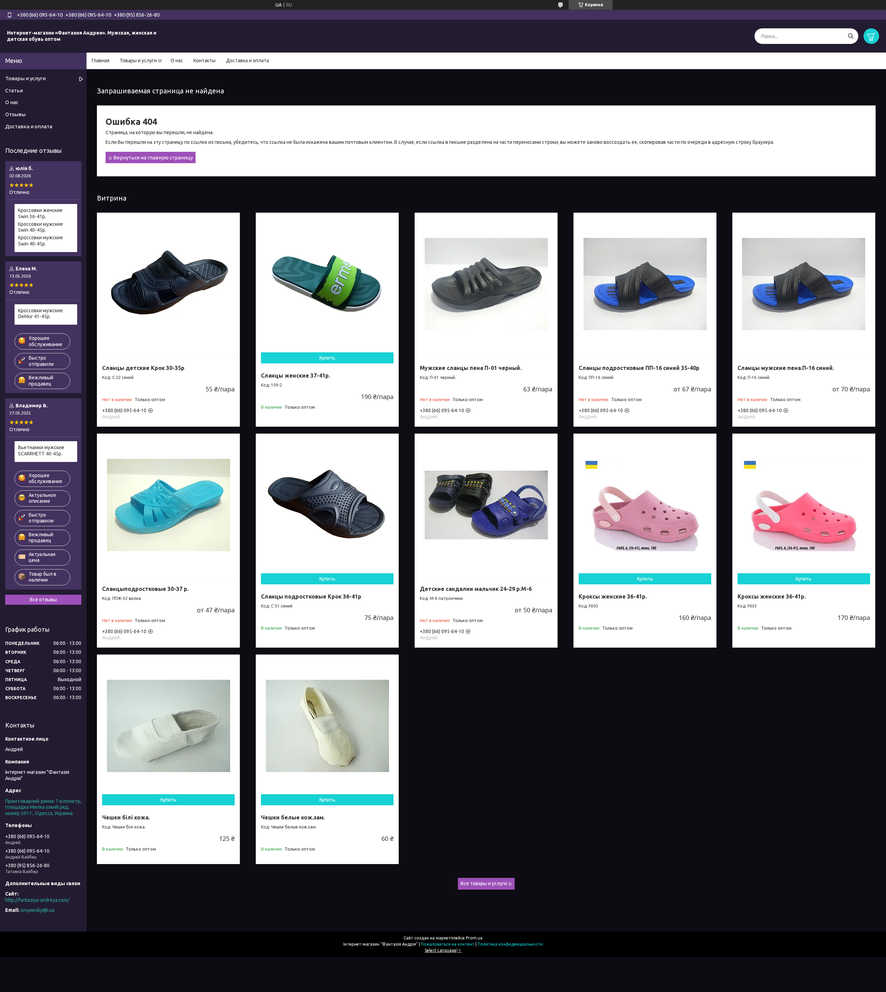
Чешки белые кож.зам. (293, 817)
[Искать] (850, 36)
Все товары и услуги (484, 883)
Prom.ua (474, 938)
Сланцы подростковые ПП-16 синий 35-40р (639, 368)
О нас (177, 60)
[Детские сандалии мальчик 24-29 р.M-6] (486, 505)
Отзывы (15, 114)
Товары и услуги (138, 60)
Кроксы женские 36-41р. (613, 596)
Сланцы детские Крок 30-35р (143, 368)
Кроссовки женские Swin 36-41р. (40, 213)
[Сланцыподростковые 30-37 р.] (168, 505)
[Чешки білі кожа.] (168, 726)
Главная (100, 60)
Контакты (204, 60)
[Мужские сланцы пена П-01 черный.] (486, 284)
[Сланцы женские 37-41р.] (327, 284)
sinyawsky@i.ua (37, 910)
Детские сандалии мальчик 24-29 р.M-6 (476, 589)
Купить (327, 358)
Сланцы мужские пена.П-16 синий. (786, 368)
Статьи (14, 90)
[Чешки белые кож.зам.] (327, 726)
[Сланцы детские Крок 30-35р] (168, 284)
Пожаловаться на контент (447, 944)
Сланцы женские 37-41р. (295, 375)
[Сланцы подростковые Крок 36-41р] (327, 505)
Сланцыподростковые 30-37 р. (145, 589)
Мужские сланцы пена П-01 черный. (471, 368)
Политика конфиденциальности (510, 944)
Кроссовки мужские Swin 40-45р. (40, 227)
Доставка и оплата (247, 60)
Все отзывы (43, 599)
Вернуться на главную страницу (153, 157)
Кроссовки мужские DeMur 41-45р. (40, 313)
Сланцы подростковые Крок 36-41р (311, 596)
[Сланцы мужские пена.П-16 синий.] (803, 284)
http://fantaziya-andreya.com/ (37, 900)
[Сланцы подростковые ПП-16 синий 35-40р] (644, 284)
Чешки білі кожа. (126, 817)
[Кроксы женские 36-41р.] (644, 505)
